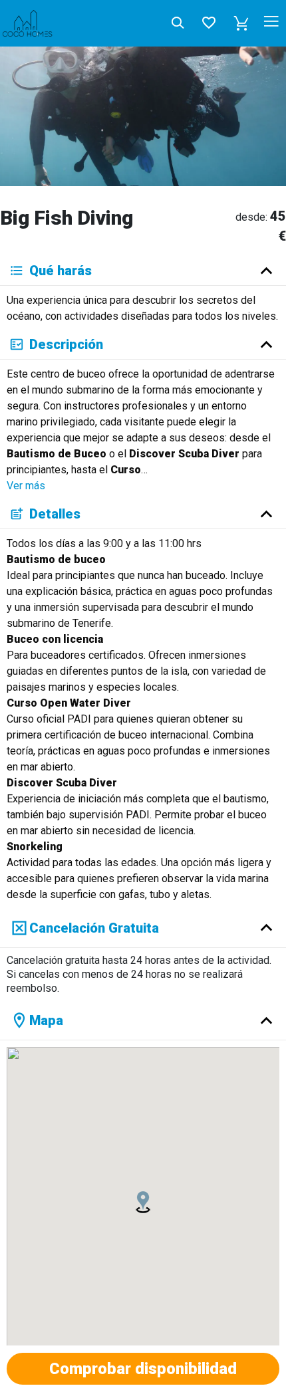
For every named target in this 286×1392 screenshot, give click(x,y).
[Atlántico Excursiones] (50, 23)
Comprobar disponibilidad (143, 1368)
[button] (241, 23)
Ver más (26, 485)
